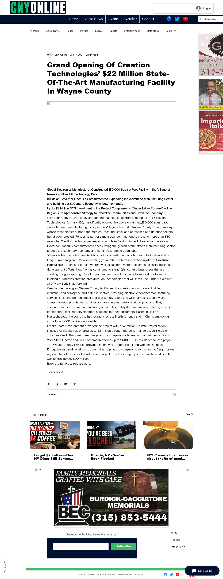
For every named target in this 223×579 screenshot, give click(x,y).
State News (153, 30)
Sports (113, 30)
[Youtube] (186, 19)
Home (173, 533)
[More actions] (174, 55)
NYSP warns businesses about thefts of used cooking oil (168, 456)
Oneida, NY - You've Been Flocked (107, 456)
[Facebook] (169, 19)
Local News (53, 30)
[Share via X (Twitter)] (57, 383)
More (169, 30)
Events (99, 30)
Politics (84, 30)
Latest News (177, 547)
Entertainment (132, 30)
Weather (175, 540)
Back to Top (5, 565)
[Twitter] (177, 19)
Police (70, 30)
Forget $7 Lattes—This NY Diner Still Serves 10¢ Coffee (53, 456)
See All (189, 414)
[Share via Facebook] (48, 383)
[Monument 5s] (111, 497)
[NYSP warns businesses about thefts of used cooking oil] (168, 435)
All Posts (34, 30)
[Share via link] (74, 383)
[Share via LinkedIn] (65, 383)
